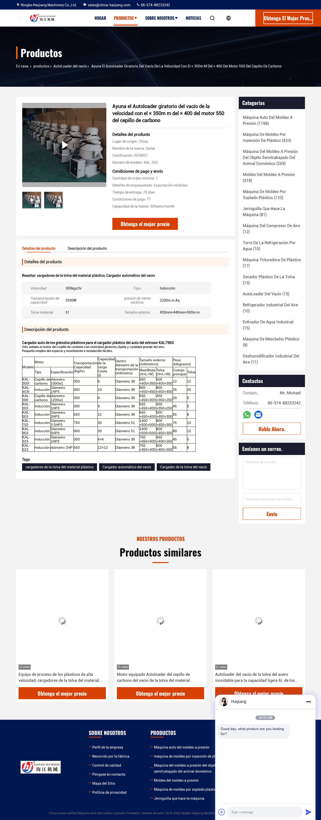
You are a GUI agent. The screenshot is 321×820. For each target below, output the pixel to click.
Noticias (193, 18)
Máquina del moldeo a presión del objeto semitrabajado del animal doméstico (186, 768)
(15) (266, 294)
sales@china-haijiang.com (109, 5)
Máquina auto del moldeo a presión (181, 747)
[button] (25, 630)
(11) (271, 359)
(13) (269, 280)
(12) (271, 228)
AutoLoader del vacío (70, 66)
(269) (270, 157)
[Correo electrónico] (258, 414)
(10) (269, 245)
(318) (269, 177)
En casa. (22, 66)
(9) (271, 342)
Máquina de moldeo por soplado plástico (186, 789)
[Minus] (308, 702)
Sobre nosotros (159, 18)
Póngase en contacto (108, 774)
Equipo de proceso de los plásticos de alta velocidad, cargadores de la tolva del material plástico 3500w (59, 678)
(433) (267, 137)
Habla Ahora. (272, 429)
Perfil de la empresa (107, 747)
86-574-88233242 (155, 5)
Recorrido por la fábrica (110, 756)
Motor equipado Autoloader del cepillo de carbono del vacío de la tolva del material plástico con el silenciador (153, 678)
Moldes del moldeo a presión (176, 780)
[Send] (308, 811)
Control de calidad (106, 765)
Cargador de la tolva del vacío (183, 467)
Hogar (100, 18)
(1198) (267, 120)
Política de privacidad (109, 792)
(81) (264, 211)
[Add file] (221, 811)
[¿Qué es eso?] (247, 415)
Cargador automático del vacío (127, 467)
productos (41, 66)
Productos (124, 18)
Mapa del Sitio (103, 783)
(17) (272, 262)
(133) (264, 194)
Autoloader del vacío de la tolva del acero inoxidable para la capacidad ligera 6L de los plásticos (255, 678)
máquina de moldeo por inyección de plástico (189, 756)
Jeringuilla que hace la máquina (179, 798)
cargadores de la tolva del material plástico (60, 467)
